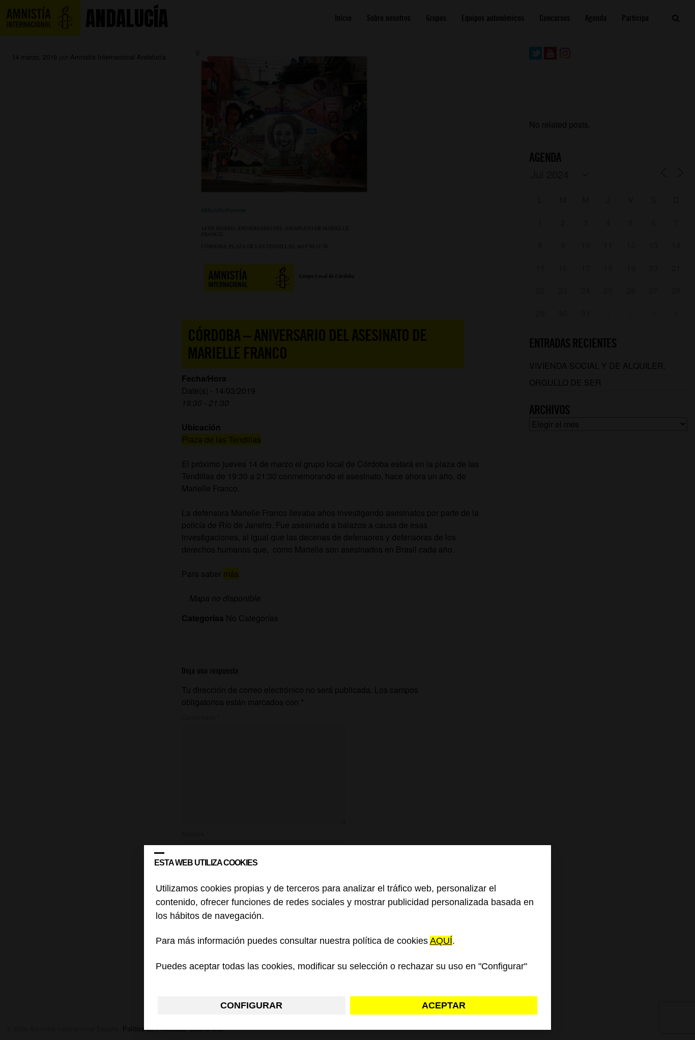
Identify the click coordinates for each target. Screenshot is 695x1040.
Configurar (251, 1005)
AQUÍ (441, 941)
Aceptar (444, 1005)
